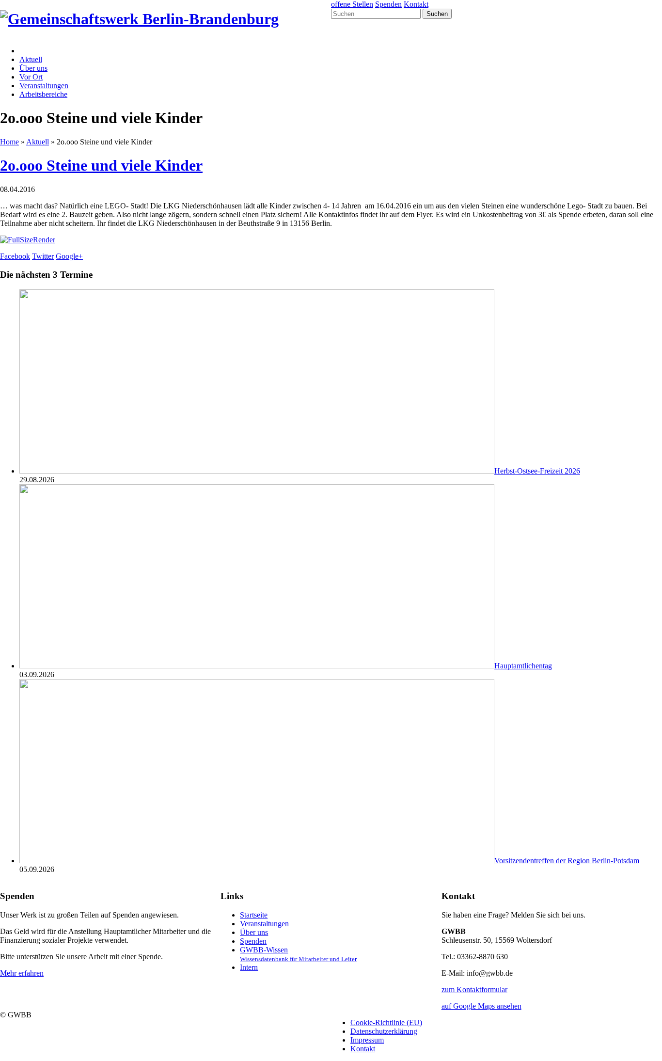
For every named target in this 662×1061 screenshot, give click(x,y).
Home (9, 142)
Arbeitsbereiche (43, 94)
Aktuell (30, 59)
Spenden (388, 4)
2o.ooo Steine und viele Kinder (101, 165)
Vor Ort (31, 77)
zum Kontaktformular (474, 989)
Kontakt (416, 4)
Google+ (69, 256)
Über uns (33, 68)
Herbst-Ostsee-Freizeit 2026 (537, 471)
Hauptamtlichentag (523, 666)
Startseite (254, 915)
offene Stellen (352, 4)
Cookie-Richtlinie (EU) (386, 1022)
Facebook (15, 256)
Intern (249, 967)
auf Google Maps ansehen (481, 1006)
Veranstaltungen (43, 85)
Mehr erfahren (22, 973)
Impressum (367, 1040)
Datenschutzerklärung (383, 1031)
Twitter (43, 256)
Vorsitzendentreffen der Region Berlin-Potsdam (566, 860)
